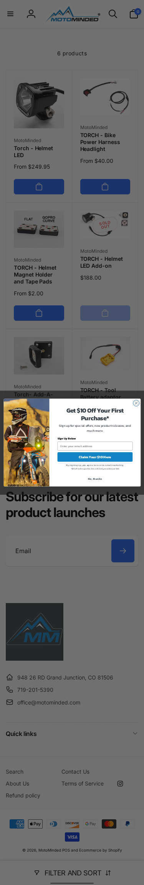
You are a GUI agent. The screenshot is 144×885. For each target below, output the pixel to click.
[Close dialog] (136, 403)
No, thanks (95, 479)
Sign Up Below (66, 438)
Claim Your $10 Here (95, 457)
